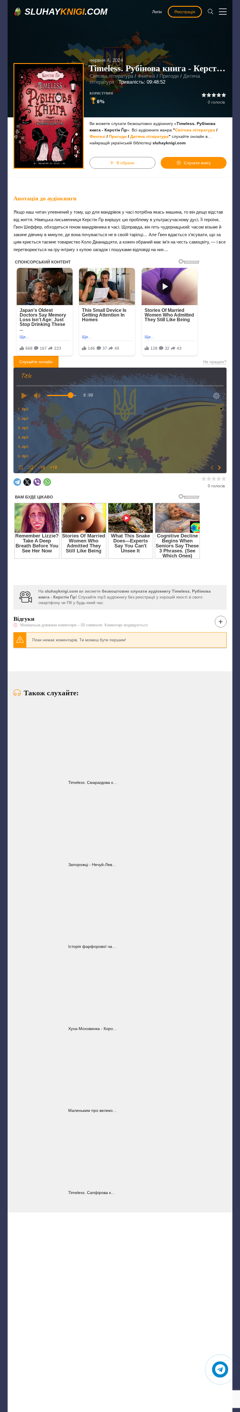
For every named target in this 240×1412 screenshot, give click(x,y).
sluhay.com (66, 11)
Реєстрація (184, 11)
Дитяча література (149, 136)
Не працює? (215, 361)
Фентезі (146, 76)
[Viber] (37, 482)
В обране (125, 162)
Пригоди (169, 76)
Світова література (111, 76)
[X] (27, 482)
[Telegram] (17, 482)
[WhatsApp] (47, 482)
